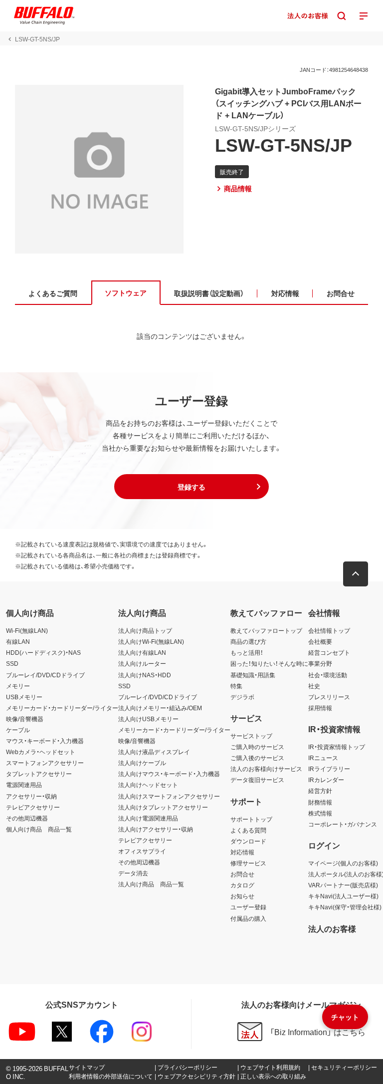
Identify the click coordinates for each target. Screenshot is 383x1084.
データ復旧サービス (257, 779)
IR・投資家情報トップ (336, 746)
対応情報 (242, 851)
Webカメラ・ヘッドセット (40, 751)
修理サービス (248, 862)
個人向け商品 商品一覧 (39, 828)
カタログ (242, 884)
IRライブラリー (329, 768)
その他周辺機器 (27, 817)
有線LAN (18, 641)
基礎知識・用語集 (252, 674)
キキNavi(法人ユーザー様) (343, 895)
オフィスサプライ (142, 850)
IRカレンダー (326, 779)
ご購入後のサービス (257, 757)
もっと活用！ (246, 652)
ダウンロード (248, 840)
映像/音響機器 (24, 718)
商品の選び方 (248, 641)
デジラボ (242, 696)
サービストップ (251, 735)
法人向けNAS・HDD (144, 674)
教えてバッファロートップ (266, 630)
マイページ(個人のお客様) (343, 862)
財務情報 (320, 802)
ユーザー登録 (248, 906)
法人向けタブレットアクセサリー (163, 807)
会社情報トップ (329, 630)
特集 (236, 685)
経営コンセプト (329, 652)
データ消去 (133, 872)
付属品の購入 (248, 918)
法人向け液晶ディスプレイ (154, 751)
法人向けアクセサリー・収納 (155, 828)
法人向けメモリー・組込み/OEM (160, 707)
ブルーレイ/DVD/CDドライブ (45, 674)
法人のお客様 (332, 928)
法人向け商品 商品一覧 (151, 883)
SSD (12, 663)
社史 (314, 685)
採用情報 (320, 707)
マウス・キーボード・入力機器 (45, 740)
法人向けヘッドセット (148, 784)
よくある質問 (248, 829)
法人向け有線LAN (142, 652)
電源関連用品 (24, 784)
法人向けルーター (142, 663)
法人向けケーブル (142, 762)
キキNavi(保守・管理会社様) (345, 906)
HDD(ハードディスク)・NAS (43, 652)
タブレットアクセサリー (39, 773)
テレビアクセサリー (33, 807)
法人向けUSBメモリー (148, 718)
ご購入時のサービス (257, 746)
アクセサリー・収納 (31, 796)
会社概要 (320, 641)
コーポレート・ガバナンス (342, 823)
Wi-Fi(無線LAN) (27, 630)
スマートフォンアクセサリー (45, 762)
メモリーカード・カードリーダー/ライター (62, 707)
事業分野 (320, 663)
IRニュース (323, 757)
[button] (191, 486)
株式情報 (320, 813)
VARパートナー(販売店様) (343, 884)
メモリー (18, 685)
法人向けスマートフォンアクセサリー (169, 796)
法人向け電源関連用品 (148, 817)
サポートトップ (251, 818)
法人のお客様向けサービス (266, 768)
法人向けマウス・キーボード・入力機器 (169, 773)
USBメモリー (24, 696)
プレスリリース (329, 696)
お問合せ (242, 873)
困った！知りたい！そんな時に (269, 663)
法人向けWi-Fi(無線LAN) (151, 641)
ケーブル (18, 729)
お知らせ (242, 895)
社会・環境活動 (327, 674)
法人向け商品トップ (145, 630)
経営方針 (320, 790)
